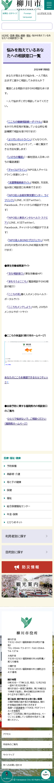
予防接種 (11, 466)
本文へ (39, 6)
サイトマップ (8, 755)
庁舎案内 (16, 711)
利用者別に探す (15, 536)
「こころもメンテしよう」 (19, 307)
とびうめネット (14, 522)
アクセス (7, 734)
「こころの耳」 (14, 294)
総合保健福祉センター (18, 506)
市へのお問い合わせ (12, 765)
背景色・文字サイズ (10, 13)
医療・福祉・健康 (17, 35)
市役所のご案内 (10, 744)
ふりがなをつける (44, 13)
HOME (5, 35)
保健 (9, 490)
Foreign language (27, 15)
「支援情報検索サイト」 (19, 182)
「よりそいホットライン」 (19, 139)
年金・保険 (12, 514)
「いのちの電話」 (15, 157)
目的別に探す (14, 552)
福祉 (28, 35)
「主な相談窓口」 (15, 273)
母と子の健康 (14, 482)
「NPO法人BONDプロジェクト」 (25, 240)
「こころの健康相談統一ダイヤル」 (24, 122)
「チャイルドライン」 (17, 170)
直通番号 (20, 708)
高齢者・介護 (13, 474)
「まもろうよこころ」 (17, 281)
